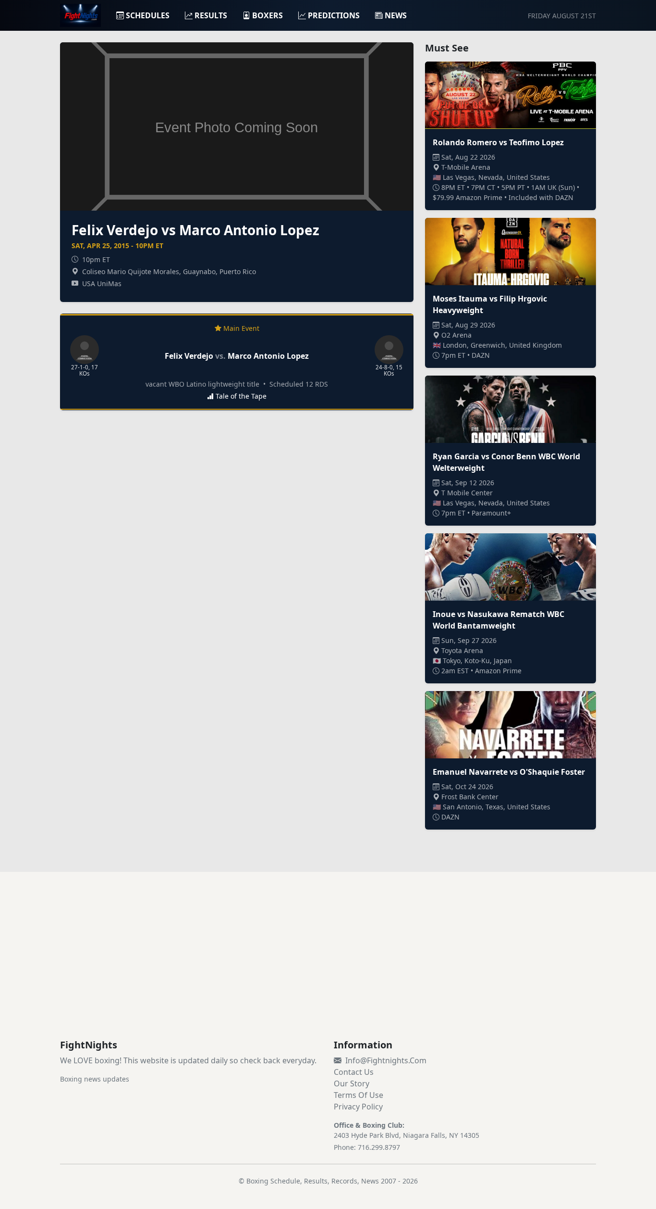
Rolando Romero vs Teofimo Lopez (498, 142)
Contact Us (354, 1072)
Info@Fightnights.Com (385, 1060)
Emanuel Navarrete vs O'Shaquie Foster (509, 772)
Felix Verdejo (189, 356)
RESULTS (210, 15)
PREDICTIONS (334, 15)
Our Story (351, 1083)
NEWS (396, 15)
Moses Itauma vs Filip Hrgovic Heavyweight (490, 304)
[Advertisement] (328, 967)
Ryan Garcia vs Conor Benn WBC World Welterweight (506, 462)
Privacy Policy (358, 1106)
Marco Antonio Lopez (268, 356)
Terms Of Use (358, 1095)
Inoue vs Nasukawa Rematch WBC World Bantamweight (498, 620)
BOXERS (267, 15)
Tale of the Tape (241, 396)
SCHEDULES (148, 15)
